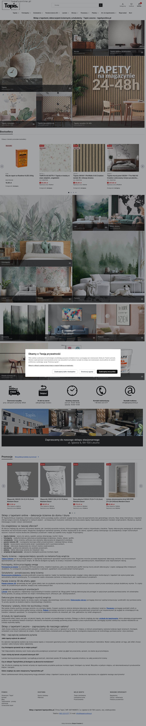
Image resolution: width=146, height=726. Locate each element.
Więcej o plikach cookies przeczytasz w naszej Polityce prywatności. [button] (51, 365)
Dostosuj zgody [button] (87, 372)
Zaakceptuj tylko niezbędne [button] (64, 372)
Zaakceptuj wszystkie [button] (107, 372)
